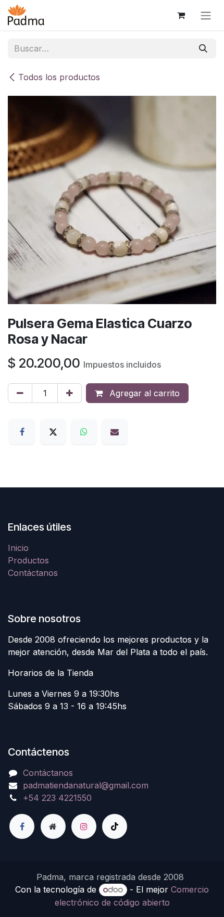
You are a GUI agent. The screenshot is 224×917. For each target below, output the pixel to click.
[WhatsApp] (83, 431)
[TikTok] (114, 826)
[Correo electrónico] (114, 431)
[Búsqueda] (203, 48)
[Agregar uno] (69, 393)
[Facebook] (21, 431)
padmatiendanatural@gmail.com (85, 785)
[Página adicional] (53, 826)
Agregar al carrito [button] (143, 393)
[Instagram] (83, 826)
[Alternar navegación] (205, 15)
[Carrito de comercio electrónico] (180, 15)
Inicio (18, 548)
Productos (28, 560)
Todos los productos (59, 77)
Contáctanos (33, 573)
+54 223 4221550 (57, 798)
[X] (53, 431)
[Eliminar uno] (20, 393)
